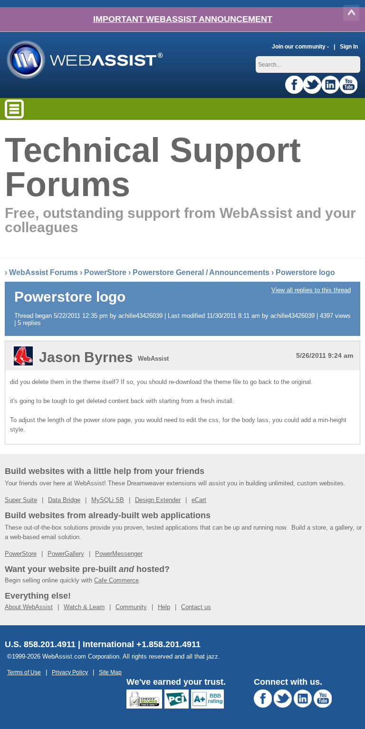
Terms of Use (24, 672)
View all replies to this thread (311, 290)
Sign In (349, 46)
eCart (199, 499)
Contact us (196, 607)
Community (131, 607)
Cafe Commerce (116, 580)
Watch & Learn (84, 607)
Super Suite (21, 499)
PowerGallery (66, 553)
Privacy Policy (70, 672)
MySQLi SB (107, 499)
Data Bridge (64, 499)
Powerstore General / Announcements (201, 272)
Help (164, 607)
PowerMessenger (119, 553)
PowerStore (105, 272)
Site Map (110, 672)
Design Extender (158, 499)
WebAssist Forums (43, 272)
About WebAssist (29, 607)
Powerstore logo (305, 272)
